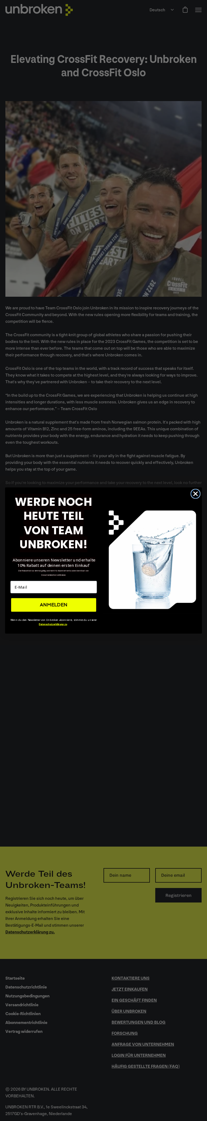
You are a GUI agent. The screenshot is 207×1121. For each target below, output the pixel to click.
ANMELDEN (54, 605)
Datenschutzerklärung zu (53, 624)
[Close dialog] (195, 493)
